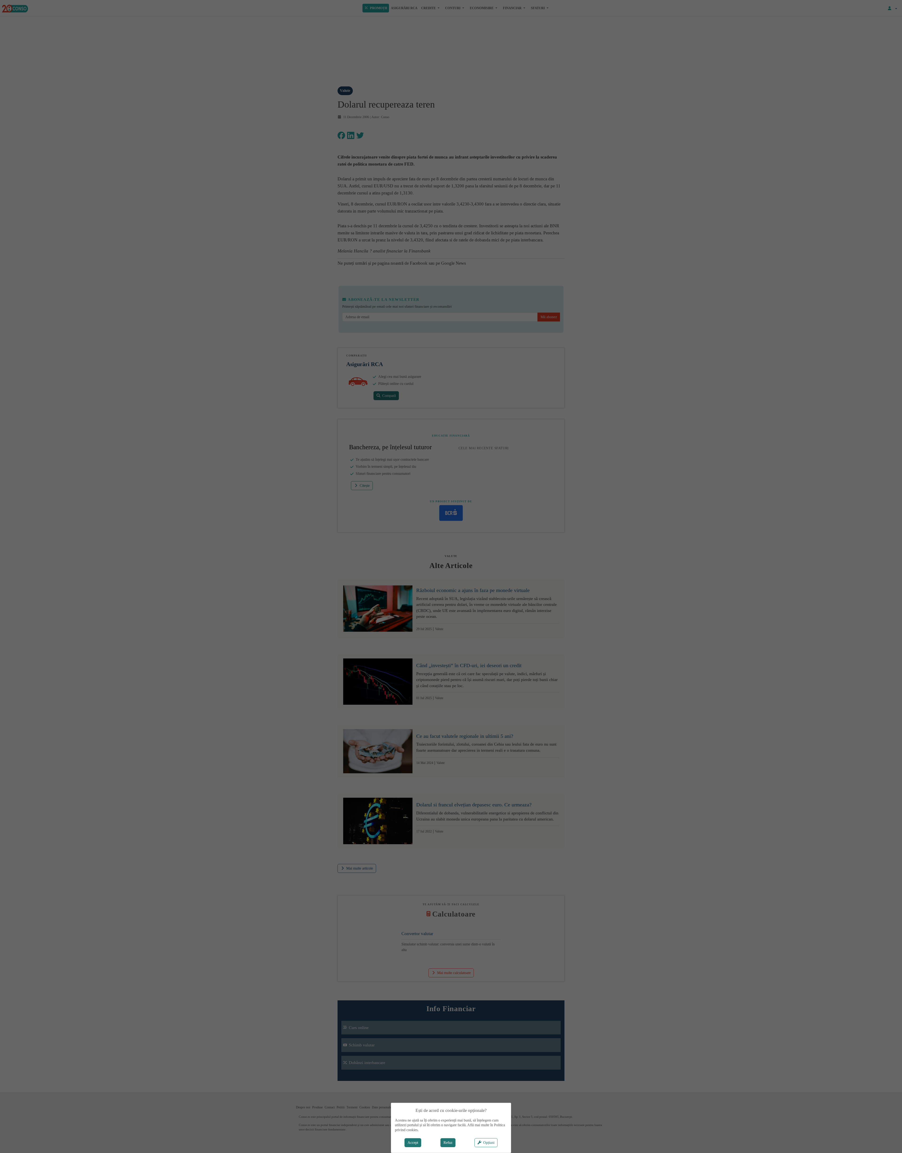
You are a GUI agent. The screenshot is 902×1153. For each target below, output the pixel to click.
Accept (413, 1143)
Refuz (447, 1143)
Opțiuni (488, 1143)
